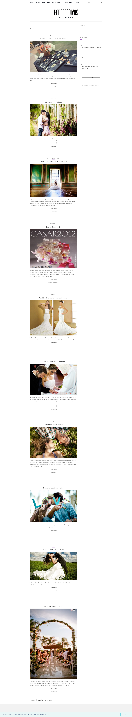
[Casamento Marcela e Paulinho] (53, 379)
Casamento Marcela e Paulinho (53, 361)
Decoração (53, 35)
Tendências (53, 223)
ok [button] (125, 714)
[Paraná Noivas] (66, 11)
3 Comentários (53, 472)
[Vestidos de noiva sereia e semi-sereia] (53, 317)
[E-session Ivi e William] (53, 120)
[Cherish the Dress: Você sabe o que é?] (53, 180)
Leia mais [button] (47, 714)
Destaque (53, 98)
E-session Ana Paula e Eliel (53, 488)
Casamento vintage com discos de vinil (53, 39)
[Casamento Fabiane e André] (53, 644)
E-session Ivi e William (53, 102)
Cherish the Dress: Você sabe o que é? (53, 161)
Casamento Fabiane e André (53, 606)
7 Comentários (53, 346)
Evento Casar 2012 (53, 227)
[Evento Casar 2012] (53, 248)
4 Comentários (53, 534)
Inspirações (58, 2)
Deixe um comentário (53, 282)
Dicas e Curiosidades (48, 2)
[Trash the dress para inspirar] (53, 566)
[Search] (101, 2)
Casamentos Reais (35, 2)
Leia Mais (53, 83)
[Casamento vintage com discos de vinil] (53, 56)
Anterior (39, 700)
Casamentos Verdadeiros (53, 357)
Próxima (50, 700)
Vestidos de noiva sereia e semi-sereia (53, 298)
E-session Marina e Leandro (53, 425)
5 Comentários (53, 409)
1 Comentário (53, 86)
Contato (76, 2)
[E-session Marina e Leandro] (53, 442)
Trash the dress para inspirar (53, 549)
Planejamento (68, 2)
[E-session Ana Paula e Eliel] (53, 506)
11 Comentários (53, 211)
